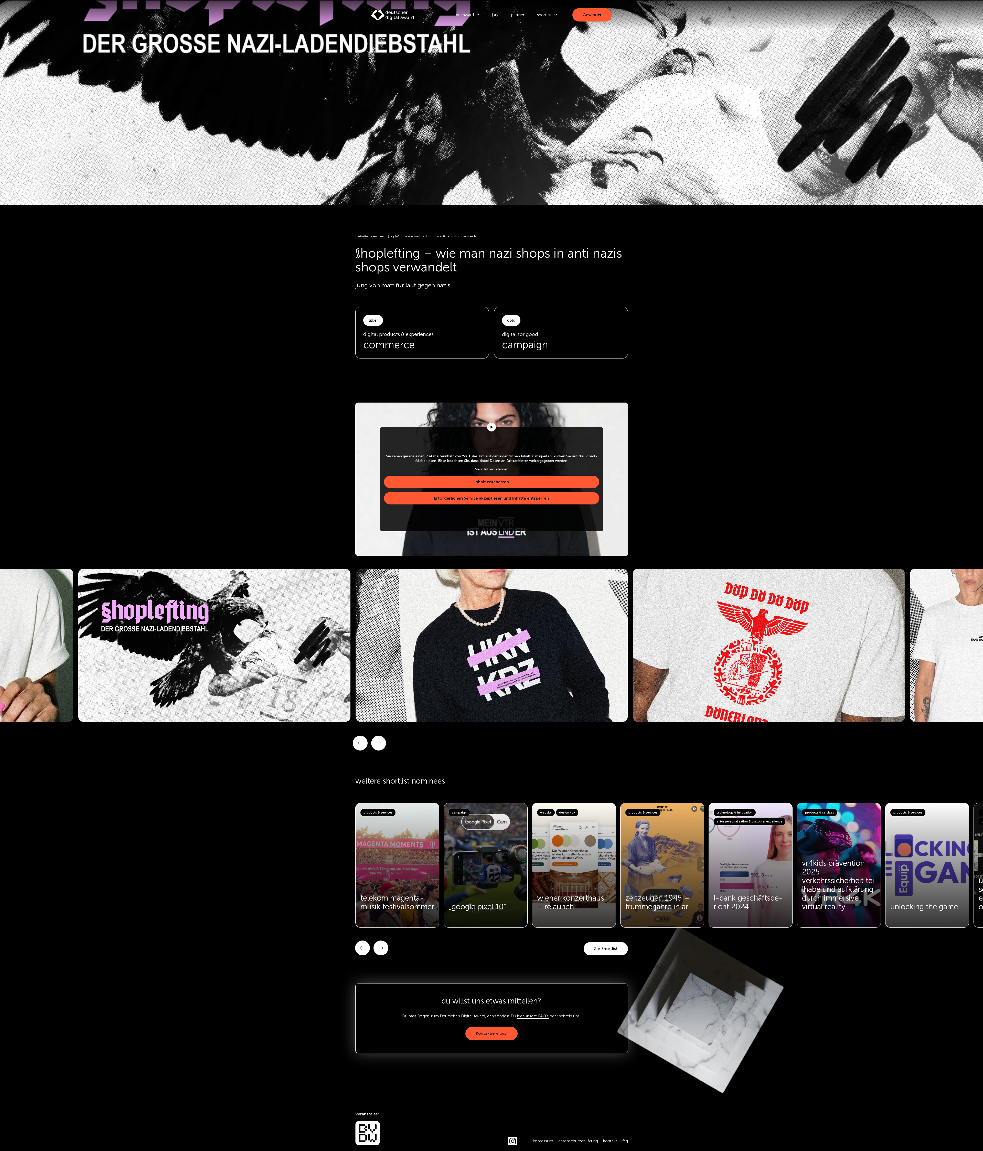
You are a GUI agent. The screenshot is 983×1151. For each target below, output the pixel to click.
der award (465, 14)
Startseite (361, 236)
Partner (517, 14)
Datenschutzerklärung (578, 1140)
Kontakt (610, 1140)
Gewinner (378, 236)
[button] (362, 948)
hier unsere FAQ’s (533, 1015)
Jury (495, 14)
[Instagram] (512, 1141)
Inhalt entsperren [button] (491, 481)
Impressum (543, 1140)
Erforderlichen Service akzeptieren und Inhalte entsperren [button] (491, 498)
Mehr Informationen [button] (491, 469)
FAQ (625, 1140)
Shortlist (544, 14)
